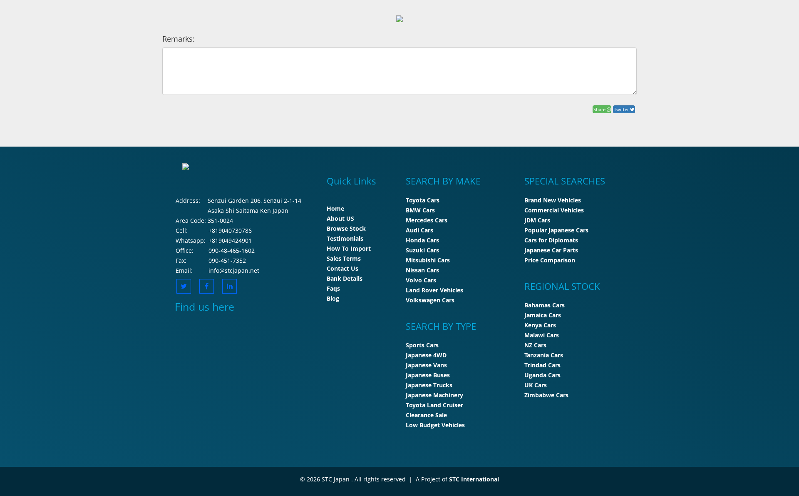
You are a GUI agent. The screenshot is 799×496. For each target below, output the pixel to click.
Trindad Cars (542, 365)
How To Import (349, 248)
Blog (333, 298)
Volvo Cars (421, 280)
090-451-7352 (227, 260)
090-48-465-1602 (231, 250)
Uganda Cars (542, 375)
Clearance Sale (426, 415)
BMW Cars (420, 210)
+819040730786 (230, 230)
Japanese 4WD (426, 355)
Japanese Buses (428, 375)
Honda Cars (422, 240)
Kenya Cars (540, 325)
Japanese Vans (426, 365)
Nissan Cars (422, 270)
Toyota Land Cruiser (434, 405)
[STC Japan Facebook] (206, 286)
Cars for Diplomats (551, 240)
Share (600, 109)
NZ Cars (535, 345)
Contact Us (342, 268)
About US (340, 218)
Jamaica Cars (542, 315)
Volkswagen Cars (430, 300)
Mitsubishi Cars (428, 260)
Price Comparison (549, 260)
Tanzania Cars (543, 355)
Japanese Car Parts (551, 250)
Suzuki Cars (422, 250)
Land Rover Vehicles (434, 290)
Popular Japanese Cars (556, 230)
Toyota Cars (422, 200)
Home (335, 208)
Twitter (622, 109)
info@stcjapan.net (233, 270)
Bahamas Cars (544, 305)
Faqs (333, 288)
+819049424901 (230, 240)
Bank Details (344, 278)
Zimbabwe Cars (546, 395)
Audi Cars (419, 230)
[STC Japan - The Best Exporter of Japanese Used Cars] (399, 18)
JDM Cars (537, 220)
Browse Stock (346, 228)
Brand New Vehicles (552, 200)
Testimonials (345, 238)
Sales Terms (344, 258)
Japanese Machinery (434, 395)
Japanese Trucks (429, 385)
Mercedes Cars (426, 220)
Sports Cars (422, 345)
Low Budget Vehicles (435, 425)
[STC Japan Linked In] (229, 286)
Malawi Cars (541, 335)
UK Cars (535, 385)
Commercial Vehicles (554, 210)
